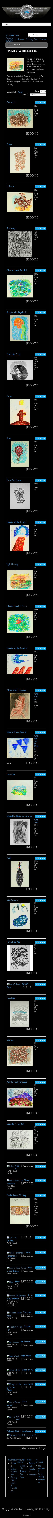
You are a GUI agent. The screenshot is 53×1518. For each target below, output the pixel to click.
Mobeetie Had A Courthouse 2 (20, 1430)
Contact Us (23, 1467)
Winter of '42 (27, 1369)
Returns (23, 1471)
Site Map (22, 1476)
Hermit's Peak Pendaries (17, 1081)
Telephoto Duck (13, 354)
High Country (12, 564)
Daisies (9, 144)
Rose (9, 438)
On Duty (10, 1240)
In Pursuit (10, 186)
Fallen (17, 1167)
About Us (13, 1465)
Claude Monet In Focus (16, 606)
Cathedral (11, 102)
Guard (17, 1418)
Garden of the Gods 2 (17, 648)
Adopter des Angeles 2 (16, 312)
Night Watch (26, 1355)
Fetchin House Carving (16, 1195)
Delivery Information (14, 1472)
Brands (32, 1463)
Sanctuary (11, 228)
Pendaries (11, 773)
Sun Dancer (25, 1341)
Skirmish (10, 1039)
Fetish (9, 857)
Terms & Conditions (14, 1486)
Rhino (17, 1281)
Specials (32, 1474)
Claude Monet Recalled (17, 270)
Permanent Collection (14, 45)
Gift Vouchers (32, 1469)
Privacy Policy (14, 1478)
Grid (20, 91)
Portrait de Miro (13, 941)
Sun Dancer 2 (12, 899)
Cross (9, 396)
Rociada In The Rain (15, 1123)
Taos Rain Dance (14, 480)
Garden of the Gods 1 (16, 522)
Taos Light (11, 997)
